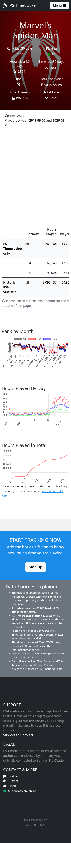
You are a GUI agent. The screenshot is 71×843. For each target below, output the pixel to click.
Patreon (15, 776)
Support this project (18, 735)
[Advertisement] (35, 176)
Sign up (35, 567)
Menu (57, 5)
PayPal (14, 781)
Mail (12, 786)
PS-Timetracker (23, 5)
